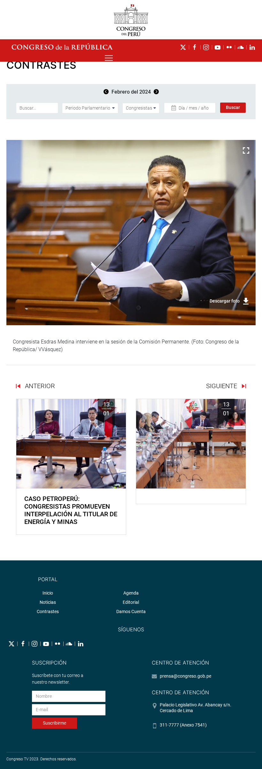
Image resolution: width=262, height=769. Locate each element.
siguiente (222, 386)
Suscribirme (54, 723)
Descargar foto (225, 301)
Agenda (131, 593)
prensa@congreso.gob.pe (185, 676)
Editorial (131, 602)
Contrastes (48, 611)
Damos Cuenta (131, 611)
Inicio (47, 593)
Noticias (48, 602)
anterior (39, 386)
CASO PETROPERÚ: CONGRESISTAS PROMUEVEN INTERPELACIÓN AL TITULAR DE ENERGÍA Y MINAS (70, 510)
